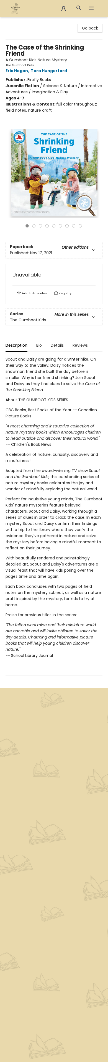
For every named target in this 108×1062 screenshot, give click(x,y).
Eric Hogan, (18, 71)
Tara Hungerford (49, 71)
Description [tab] (16, 345)
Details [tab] (57, 345)
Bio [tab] (39, 345)
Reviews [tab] (80, 345)
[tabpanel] (54, 516)
